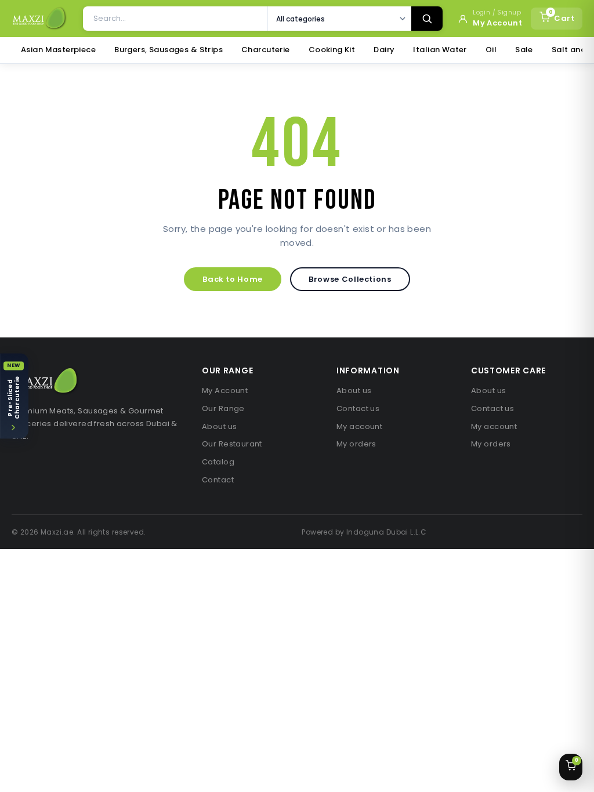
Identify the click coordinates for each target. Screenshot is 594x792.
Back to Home (232, 279)
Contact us (357, 408)
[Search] (427, 18)
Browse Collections (350, 279)
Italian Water (439, 49)
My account (359, 426)
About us (219, 426)
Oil (491, 49)
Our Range (223, 408)
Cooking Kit (332, 49)
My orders (356, 443)
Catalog (218, 461)
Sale (524, 49)
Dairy (384, 49)
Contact (218, 479)
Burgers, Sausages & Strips (168, 49)
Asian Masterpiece (58, 49)
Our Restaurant (232, 443)
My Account (225, 390)
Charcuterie (265, 49)
